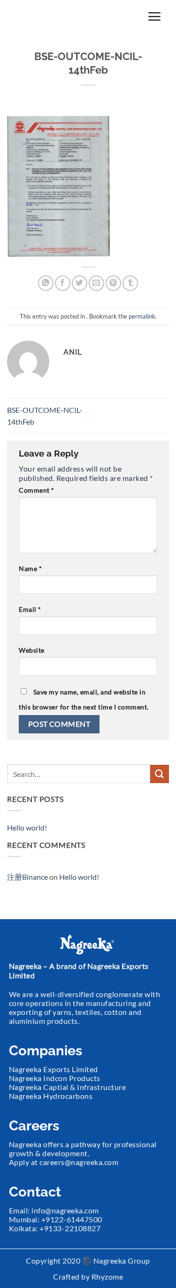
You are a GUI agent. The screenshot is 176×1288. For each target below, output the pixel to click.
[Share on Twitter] (79, 283)
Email (30, 609)
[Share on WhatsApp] (46, 283)
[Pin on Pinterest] (113, 283)
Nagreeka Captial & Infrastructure (67, 1086)
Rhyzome (107, 1276)
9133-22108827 (72, 1228)
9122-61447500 (74, 1219)
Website (32, 650)
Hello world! (27, 827)
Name (30, 568)
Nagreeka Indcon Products (54, 1078)
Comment (36, 490)
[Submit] (159, 774)
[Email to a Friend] (96, 283)
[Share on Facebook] (62, 283)
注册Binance (27, 876)
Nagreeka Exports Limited (53, 1069)
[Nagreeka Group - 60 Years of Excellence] (55, 16)
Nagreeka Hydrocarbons (51, 1095)
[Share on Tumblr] (130, 283)
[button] (154, 16)
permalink (142, 316)
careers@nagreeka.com (78, 1162)
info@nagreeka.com (65, 1210)
